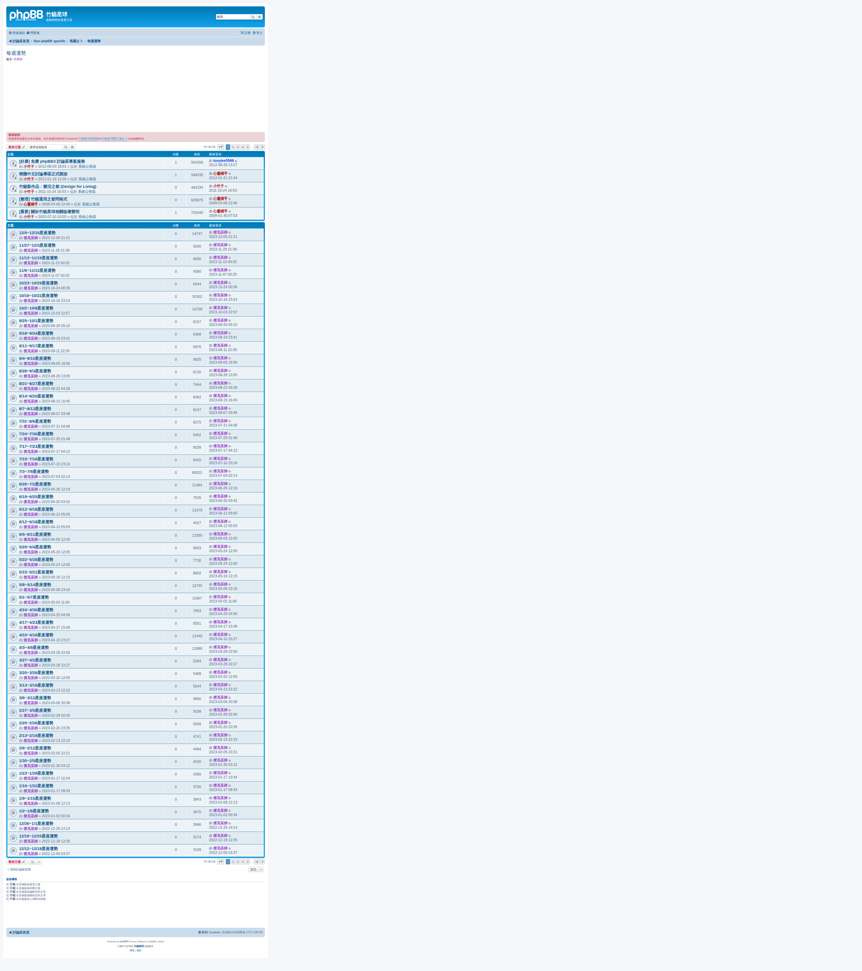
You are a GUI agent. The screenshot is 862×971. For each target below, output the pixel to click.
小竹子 (29, 166)
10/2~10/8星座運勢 (36, 308)
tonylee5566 (223, 161)
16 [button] (256, 147)
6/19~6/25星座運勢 (36, 496)
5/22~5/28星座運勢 (36, 559)
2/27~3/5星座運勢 (35, 710)
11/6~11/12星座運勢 (37, 270)
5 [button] (247, 147)
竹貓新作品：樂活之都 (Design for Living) (57, 186)
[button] (220, 147)
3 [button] (238, 147)
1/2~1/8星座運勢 (34, 811)
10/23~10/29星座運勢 (38, 283)
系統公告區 (87, 166)
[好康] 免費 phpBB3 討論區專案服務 (52, 161)
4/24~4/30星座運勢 (36, 610)
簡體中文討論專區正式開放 (43, 174)
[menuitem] (33, 33)
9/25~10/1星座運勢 (36, 321)
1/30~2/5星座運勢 (35, 760)
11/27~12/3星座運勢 (37, 245)
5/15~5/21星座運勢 (36, 572)
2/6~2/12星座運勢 (35, 748)
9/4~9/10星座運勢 (35, 358)
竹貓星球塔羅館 (89, 138)
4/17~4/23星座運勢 (36, 622)
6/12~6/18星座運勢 (36, 509)
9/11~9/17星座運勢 (36, 346)
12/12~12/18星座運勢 (38, 848)
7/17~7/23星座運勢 (36, 446)
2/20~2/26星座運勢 (36, 723)
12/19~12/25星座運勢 (38, 836)
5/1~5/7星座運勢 (34, 597)
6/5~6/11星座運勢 (35, 534)
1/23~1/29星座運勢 (36, 773)
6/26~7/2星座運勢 (35, 484)
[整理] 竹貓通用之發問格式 (43, 199)
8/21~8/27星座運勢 (36, 383)
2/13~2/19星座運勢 (36, 735)
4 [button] (243, 147)
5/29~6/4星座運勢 (35, 547)
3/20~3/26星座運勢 (36, 672)
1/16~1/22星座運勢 (36, 786)
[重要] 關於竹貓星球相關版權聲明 (49, 211)
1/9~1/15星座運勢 (35, 798)
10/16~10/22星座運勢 (38, 295)
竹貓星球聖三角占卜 (115, 138)
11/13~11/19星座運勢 (38, 258)
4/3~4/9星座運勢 (34, 647)
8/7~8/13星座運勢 (35, 408)
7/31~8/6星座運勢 (35, 421)
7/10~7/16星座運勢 (36, 459)
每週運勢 (16, 53)
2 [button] (233, 147)
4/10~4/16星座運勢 (36, 635)
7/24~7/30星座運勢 (36, 434)
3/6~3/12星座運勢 (35, 698)
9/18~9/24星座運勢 (36, 333)
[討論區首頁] (26, 14)
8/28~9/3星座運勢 (35, 371)
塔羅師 (18, 59)
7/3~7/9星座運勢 (34, 471)
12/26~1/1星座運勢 (36, 823)
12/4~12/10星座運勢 (37, 233)
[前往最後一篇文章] (236, 161)
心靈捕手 (220, 173)
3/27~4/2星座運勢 (35, 660)
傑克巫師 (31, 238)
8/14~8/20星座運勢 (36, 396)
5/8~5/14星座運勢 (35, 584)
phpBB (123, 941)
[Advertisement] (135, 96)
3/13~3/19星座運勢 (36, 685)
